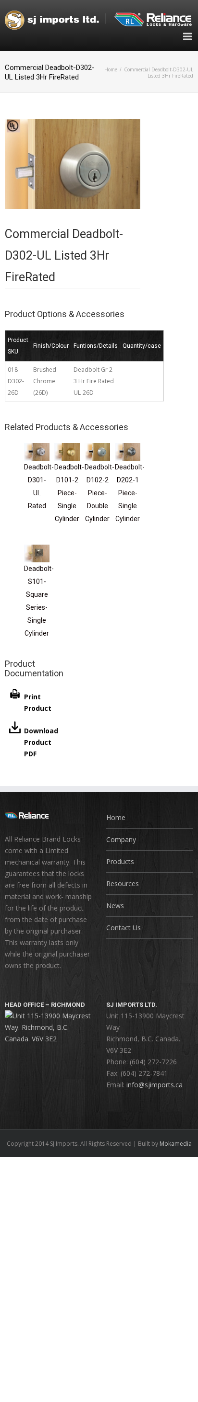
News (115, 905)
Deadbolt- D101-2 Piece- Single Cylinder (69, 493)
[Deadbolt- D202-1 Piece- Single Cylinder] (127, 448)
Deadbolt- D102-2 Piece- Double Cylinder (99, 493)
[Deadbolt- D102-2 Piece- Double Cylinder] (97, 448)
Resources (122, 883)
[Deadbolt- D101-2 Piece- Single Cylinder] (67, 448)
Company (121, 839)
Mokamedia (176, 1144)
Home (110, 69)
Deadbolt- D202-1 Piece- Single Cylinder (130, 493)
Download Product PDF (41, 742)
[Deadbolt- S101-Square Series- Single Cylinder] (37, 550)
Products (120, 861)
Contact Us (123, 927)
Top (189, 1393)
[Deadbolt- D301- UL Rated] (37, 448)
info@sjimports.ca (154, 1084)
